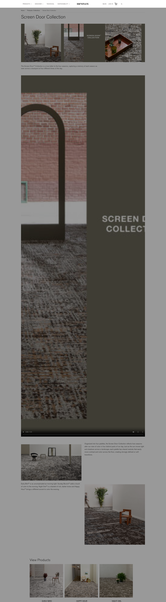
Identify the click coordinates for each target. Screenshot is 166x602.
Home (22, 10)
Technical (50, 4)
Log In (111, 4)
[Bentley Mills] (83, 4)
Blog (104, 4)
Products (26, 4)
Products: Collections (33, 10)
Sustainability (63, 4)
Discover (38, 4)
